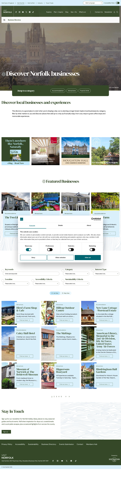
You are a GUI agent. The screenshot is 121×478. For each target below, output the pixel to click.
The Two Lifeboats (15, 217)
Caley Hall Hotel (25, 333)
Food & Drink (84, 91)
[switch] (50, 249)
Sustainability (33, 444)
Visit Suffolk (31, 3)
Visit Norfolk (20, 3)
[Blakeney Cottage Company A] (105, 151)
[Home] (4, 20)
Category (69, 269)
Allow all (88, 257)
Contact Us (99, 12)
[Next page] (66, 396)
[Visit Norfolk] (7, 11)
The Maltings (63, 333)
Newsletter (108, 12)
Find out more (14, 233)
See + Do (74, 12)
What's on (82, 12)
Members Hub (91, 444)
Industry (40, 3)
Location (8, 279)
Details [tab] (60, 225)
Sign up (5, 432)
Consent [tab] (32, 225)
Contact (80, 444)
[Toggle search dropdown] (117, 12)
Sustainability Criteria (74, 279)
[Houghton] (75, 151)
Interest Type (100, 269)
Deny (33, 257)
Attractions (72, 91)
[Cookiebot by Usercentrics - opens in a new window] (92, 219)
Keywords (9, 269)
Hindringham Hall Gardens (106, 370)
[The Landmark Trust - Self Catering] (45, 151)
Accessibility (20, 444)
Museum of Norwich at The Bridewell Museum (27, 372)
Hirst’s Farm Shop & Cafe (26, 309)
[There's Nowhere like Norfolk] (16, 151)
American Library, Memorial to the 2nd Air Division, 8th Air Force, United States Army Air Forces (106, 340)
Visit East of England (8, 3)
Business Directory (48, 444)
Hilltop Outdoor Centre (65, 309)
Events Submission (66, 444)
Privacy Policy (7, 444)
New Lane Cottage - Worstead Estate (106, 309)
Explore (49, 12)
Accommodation (58, 91)
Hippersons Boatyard (62, 370)
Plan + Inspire (58, 12)
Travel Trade (49, 3)
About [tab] (89, 225)
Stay (66, 12)
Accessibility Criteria (43, 279)
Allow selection (60, 257)
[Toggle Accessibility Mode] (117, 3)
